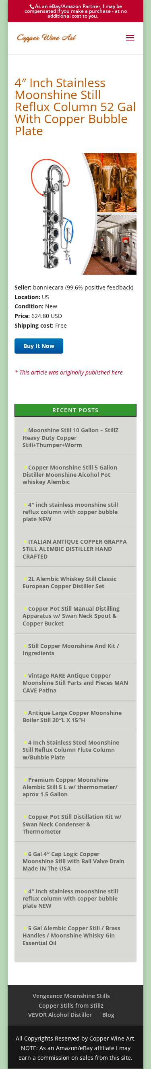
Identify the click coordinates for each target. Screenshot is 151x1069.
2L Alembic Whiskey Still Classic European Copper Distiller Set (69, 582)
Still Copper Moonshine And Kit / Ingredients (71, 649)
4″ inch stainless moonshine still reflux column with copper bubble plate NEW (70, 512)
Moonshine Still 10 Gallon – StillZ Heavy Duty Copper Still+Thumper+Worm (70, 437)
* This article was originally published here (68, 372)
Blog (108, 1014)
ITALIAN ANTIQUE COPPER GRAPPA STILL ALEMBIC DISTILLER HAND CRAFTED (75, 549)
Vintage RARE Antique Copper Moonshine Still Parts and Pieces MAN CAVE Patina (75, 683)
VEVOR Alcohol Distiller (60, 1014)
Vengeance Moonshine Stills (71, 996)
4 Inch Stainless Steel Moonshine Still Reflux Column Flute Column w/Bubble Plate (71, 750)
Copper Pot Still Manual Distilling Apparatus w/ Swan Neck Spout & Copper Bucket (71, 616)
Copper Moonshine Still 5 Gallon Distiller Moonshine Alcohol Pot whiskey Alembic (70, 475)
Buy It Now (38, 346)
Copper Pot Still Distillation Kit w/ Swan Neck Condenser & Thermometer (72, 824)
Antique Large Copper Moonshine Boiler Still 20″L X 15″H (72, 716)
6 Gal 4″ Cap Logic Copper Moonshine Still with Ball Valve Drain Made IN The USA (73, 861)
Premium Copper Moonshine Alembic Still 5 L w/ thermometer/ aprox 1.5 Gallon (70, 787)
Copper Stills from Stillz (71, 1005)
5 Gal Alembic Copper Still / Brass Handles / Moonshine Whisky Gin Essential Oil (71, 935)
